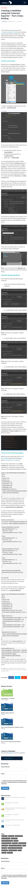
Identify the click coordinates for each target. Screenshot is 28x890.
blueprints (10, 852)
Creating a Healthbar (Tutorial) (10, 32)
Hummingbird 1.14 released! (11, 802)
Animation (15, 843)
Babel (20, 850)
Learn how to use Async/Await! (12, 825)
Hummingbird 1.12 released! (11, 814)
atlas (24, 845)
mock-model (17, 669)
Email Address (5, 767)
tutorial (7, 671)
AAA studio (11, 835)
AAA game (4, 835)
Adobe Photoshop (5, 838)
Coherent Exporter (17, 668)
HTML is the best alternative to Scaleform (15, 797)
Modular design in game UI (7, 712)
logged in (11, 753)
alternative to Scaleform (7, 840)
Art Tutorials (4, 7)
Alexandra (4, 21)
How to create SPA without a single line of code (12, 727)
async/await (4, 845)
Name (3, 773)
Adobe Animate (9, 668)
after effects (14, 838)
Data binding (5, 669)
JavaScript (11, 669)
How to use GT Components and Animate (11, 741)
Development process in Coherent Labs (14, 819)
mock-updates (23, 669)
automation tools (12, 850)
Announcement (22, 843)
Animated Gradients (6, 843)
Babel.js (4, 852)
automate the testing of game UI (15, 847)
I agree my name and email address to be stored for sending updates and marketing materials (14, 782)
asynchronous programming (15, 845)
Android (16, 840)
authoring (4, 847)
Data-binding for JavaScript (12, 460)
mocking (3, 671)
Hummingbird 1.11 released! (8, 698)
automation (4, 850)
